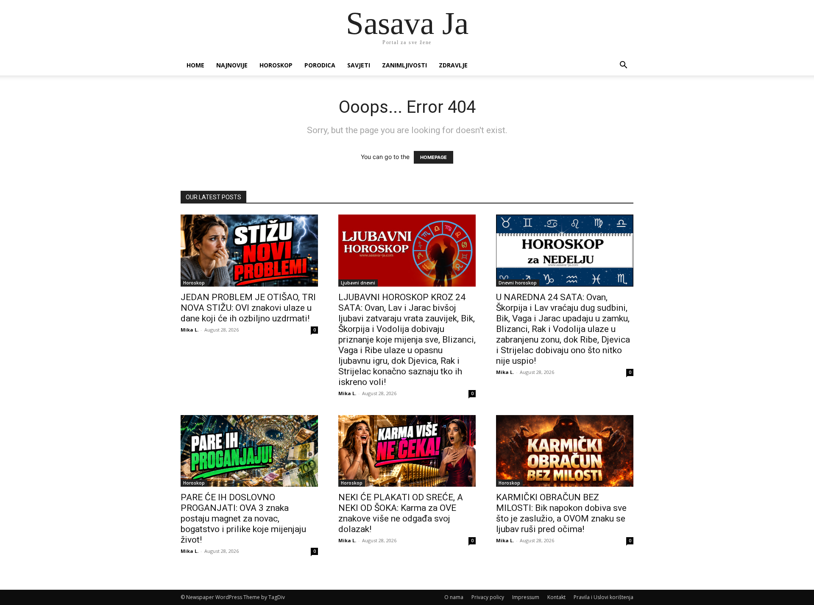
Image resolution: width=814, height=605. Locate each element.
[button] (623, 66)
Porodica (319, 65)
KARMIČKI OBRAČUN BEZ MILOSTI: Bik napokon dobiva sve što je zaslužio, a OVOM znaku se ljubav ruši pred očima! (561, 513)
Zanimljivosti (404, 65)
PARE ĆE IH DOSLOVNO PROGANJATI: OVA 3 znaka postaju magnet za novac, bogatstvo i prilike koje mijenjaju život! (243, 518)
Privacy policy (487, 597)
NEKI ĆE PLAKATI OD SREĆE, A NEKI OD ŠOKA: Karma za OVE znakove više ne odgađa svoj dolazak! (400, 513)
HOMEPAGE (433, 157)
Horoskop (276, 65)
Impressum (525, 597)
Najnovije (232, 65)
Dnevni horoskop (518, 283)
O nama (453, 597)
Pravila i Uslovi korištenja (603, 597)
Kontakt (556, 597)
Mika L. (189, 329)
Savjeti (358, 65)
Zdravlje (453, 65)
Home (195, 65)
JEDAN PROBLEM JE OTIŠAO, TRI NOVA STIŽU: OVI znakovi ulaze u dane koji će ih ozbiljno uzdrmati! (248, 307)
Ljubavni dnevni (358, 283)
